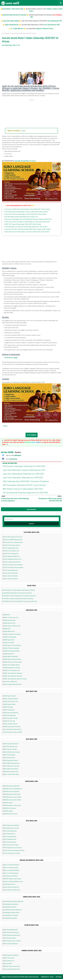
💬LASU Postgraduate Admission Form (12, 559)
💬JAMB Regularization (8, 640)
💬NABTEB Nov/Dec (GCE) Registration (12, 789)
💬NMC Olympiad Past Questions (11, 932)
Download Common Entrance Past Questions (15, 15)
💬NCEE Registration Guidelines (10, 955)
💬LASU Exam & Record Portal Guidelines (13, 567)
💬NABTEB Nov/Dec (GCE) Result (11, 791)
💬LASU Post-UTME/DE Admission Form (12, 539)
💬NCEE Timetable (7, 963)
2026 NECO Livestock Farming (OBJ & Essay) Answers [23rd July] (19, 596)
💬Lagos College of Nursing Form (11, 887)
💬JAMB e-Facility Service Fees (10, 617)
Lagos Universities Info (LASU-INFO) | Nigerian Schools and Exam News (24, 977)
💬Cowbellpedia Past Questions (10, 915)
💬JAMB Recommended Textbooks (11, 651)
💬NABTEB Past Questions (9, 808)
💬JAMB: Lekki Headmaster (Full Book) (12, 673)
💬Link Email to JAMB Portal (10, 681)
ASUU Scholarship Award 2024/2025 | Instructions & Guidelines (26, 481)
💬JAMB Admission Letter (9, 623)
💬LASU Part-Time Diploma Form (11, 551)
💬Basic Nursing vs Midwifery (10, 876)
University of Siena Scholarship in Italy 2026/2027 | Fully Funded (25, 214)
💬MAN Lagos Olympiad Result (10, 943)
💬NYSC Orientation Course (9, 839)
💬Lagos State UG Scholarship (10, 576)
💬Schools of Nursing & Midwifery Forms (13, 881)
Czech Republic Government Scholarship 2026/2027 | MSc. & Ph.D (26, 227)
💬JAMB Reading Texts (8, 654)
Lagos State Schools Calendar (11, 21)
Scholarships (7, 33)
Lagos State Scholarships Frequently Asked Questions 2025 (24, 470)
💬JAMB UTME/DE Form (9, 631)
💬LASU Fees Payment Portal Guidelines (13, 565)
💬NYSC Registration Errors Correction (12, 847)
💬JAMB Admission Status (9, 620)
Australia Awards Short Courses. (25, 161)
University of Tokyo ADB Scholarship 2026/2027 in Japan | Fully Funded (28, 229)
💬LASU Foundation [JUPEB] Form (11, 556)
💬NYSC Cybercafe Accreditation (11, 825)
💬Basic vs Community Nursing (10, 873)
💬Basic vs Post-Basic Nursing (10, 867)
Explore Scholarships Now (12, 25)
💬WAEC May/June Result (9, 704)
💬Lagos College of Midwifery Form (11, 890)
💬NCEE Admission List (8, 961)
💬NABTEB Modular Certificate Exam (12, 805)
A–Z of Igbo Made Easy (17, 28)
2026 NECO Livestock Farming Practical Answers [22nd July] (18, 598)
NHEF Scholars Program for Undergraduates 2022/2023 (23, 489)
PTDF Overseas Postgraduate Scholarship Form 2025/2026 (24, 466)
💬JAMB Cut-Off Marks (8, 642)
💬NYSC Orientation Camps (9, 842)
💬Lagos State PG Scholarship (10, 573)
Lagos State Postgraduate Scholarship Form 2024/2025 (23, 477)
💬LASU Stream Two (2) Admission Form (13, 542)
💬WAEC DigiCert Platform (9, 696)
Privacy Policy (58, 977)
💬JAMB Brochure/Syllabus (9, 637)
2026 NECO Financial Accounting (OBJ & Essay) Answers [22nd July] (20, 601)
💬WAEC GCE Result (8, 707)
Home (3, 33)
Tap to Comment (31, 435)
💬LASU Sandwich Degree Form (10, 548)
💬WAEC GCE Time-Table (9, 721)
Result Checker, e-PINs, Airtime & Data (12, 9)
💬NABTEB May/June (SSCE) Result (11, 794)
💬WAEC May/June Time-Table (10, 718)
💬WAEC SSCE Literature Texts (10, 701)
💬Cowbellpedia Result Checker (10, 904)
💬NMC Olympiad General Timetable (12, 941)
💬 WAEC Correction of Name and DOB (12, 732)
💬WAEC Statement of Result (10, 724)
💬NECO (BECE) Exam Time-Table (11, 766)
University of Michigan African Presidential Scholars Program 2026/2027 (28, 219)
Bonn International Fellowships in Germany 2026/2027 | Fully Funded (27, 232)
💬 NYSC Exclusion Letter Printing (11, 853)
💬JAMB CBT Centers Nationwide (11, 648)
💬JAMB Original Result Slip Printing (12, 659)
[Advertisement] (31, 60)
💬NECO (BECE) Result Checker (10, 769)
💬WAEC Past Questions (9, 710)
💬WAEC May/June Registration (10, 712)
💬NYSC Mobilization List (9, 834)
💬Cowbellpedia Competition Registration (13, 901)
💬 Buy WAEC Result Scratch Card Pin (12, 729)
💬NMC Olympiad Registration (10, 929)
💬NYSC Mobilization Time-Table (11, 828)
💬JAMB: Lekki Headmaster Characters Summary (15, 679)
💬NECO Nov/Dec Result (9, 757)
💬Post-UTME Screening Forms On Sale (12, 537)
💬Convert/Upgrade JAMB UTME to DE (12, 684)
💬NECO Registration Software (10, 760)
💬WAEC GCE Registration (9, 715)
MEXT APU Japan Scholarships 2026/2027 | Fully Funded (23, 224)
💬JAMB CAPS (6, 615)
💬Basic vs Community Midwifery (11, 870)
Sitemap (51, 977)
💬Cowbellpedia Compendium (10, 918)
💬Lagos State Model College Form (11, 969)
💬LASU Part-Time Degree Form (11, 553)
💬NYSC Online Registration (10, 831)
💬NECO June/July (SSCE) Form (10, 744)
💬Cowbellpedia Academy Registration (12, 910)
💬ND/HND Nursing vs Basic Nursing (12, 879)
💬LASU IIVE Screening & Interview (11, 545)
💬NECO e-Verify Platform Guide (11, 774)
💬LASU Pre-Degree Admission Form (12, 562)
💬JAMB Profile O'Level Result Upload (12, 662)
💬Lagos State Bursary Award (10, 578)
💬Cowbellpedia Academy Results (11, 912)
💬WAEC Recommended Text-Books (11, 726)
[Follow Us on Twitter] (3, 454)
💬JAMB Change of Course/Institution (12, 645)
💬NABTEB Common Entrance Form (11, 966)
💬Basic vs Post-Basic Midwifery (11, 865)
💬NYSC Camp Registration (9, 836)
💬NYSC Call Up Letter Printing (10, 845)
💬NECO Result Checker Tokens (10, 771)
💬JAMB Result (6, 628)
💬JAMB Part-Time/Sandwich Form (11, 670)
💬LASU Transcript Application (10, 570)
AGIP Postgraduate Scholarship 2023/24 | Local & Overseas (24, 485)
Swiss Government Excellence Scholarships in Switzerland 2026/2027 (27, 222)
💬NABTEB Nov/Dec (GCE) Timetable (12, 800)
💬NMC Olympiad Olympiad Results (11, 935)
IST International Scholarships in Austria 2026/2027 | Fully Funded (26, 212)
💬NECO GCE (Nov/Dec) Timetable (11, 752)
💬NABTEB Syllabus (8, 802)
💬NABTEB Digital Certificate (10, 814)
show (23, 130)
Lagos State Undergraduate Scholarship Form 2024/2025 (23, 473)
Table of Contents (16, 131)
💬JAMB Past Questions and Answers (12, 634)
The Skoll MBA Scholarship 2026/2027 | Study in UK (21, 217)
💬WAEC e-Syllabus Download (10, 699)
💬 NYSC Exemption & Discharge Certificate (14, 850)
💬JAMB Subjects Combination (10, 656)
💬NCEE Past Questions (8, 958)
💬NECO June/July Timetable (10, 749)
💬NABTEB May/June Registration (11, 786)
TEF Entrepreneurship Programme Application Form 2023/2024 (25, 492)
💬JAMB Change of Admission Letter (12, 626)
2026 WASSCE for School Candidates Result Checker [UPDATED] (19, 590)
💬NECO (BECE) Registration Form (11, 763)
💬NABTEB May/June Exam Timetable (12, 797)
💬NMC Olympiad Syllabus (9, 938)
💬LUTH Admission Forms (9, 884)
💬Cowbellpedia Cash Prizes (10, 907)
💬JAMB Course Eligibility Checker (11, 665)
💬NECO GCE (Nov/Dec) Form (10, 746)
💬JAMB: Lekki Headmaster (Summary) (12, 676)
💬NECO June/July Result (9, 755)
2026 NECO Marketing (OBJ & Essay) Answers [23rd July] (17, 593)
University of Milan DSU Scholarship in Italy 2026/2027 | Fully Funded (27, 209)
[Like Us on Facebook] (3, 458)
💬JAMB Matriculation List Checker (11, 667)
